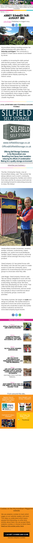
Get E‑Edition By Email (26, 7)
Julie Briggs (7, 21)
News (2, 5)
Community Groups (16, 5)
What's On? (3, 7)
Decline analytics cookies (16, 538)
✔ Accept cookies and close (16, 534)
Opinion (25, 5)
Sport (30, 5)
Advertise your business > (16, 165)
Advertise (17, 8)
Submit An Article (13, 7)
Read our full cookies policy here (12, 526)
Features (7, 5)
